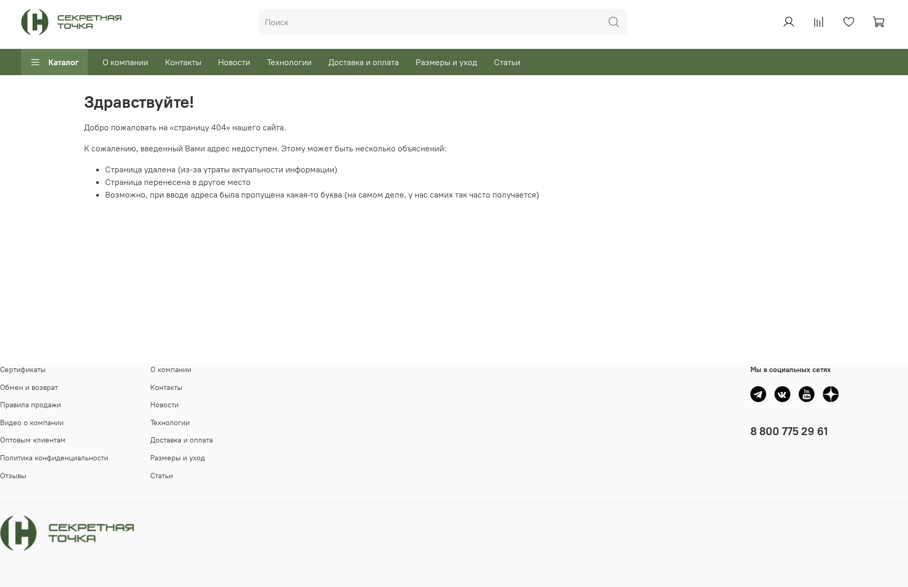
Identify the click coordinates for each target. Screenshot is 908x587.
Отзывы (13, 475)
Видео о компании (32, 422)
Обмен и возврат (29, 387)
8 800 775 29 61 (789, 431)
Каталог (63, 62)
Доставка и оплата (363, 62)
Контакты (183, 62)
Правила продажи (30, 404)
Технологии (289, 62)
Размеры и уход (446, 62)
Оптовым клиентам (33, 440)
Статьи (507, 62)
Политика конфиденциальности (54, 457)
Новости (234, 62)
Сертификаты (23, 369)
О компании (125, 62)
